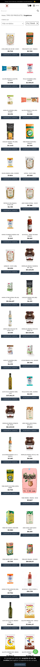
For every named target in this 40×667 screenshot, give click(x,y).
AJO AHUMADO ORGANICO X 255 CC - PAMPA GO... (10, 455)
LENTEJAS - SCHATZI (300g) (30, 173)
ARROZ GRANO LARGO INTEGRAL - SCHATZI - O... (29, 423)
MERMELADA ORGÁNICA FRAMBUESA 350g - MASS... (30, 266)
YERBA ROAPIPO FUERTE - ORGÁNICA (10, 559)
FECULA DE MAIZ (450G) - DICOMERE (30, 392)
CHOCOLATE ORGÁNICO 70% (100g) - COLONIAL (10, 142)
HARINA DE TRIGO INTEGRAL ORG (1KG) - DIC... (10, 298)
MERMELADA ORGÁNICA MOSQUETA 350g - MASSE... (10, 423)
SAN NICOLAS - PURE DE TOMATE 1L (30, 589)
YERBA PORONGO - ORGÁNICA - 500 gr (30, 498)
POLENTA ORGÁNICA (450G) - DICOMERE (10, 173)
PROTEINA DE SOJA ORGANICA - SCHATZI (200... (10, 203)
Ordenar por (5, 19)
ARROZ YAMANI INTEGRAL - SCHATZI (30, 203)
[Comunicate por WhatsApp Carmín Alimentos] (35, 651)
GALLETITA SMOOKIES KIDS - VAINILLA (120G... (29, 621)
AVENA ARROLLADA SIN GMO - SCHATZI (10, 49)
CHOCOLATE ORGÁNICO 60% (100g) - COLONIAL (30, 298)
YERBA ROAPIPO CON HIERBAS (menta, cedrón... (10, 486)
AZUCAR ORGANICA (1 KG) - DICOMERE (29, 360)
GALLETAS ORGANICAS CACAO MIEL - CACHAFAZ (10, 79)
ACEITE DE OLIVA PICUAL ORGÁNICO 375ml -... (10, 621)
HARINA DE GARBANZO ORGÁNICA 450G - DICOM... (10, 235)
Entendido (20, 664)
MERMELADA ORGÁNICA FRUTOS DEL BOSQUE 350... (30, 329)
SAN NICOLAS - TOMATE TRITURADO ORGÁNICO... (30, 235)
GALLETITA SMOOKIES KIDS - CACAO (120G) (29, 652)
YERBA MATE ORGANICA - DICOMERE (30, 559)
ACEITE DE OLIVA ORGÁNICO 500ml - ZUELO (10, 392)
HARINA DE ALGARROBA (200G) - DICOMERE (10, 361)
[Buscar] (37, 10)
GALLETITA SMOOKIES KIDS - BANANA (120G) (10, 652)
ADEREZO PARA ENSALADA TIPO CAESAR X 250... (10, 329)
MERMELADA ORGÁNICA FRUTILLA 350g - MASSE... (29, 455)
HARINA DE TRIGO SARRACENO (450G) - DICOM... (10, 589)
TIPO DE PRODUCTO (14, 15)
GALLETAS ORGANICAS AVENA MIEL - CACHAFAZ (30, 111)
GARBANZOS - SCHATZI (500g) (10, 266)
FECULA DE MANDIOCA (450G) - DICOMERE (30, 79)
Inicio (3, 15)
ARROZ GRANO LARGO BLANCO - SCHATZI (30, 528)
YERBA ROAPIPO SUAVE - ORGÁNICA (30, 49)
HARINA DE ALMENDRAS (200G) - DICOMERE (10, 111)
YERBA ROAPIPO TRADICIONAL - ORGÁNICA (30, 142)
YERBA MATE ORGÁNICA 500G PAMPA (10, 528)
